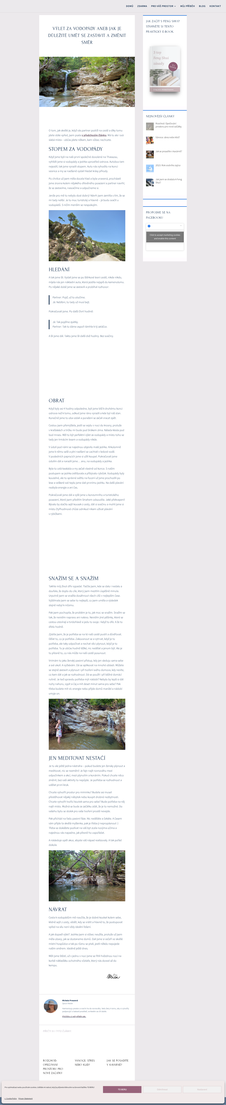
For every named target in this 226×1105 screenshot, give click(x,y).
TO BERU (122, 1089)
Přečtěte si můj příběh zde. (74, 1016)
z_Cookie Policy (11, 1098)
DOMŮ (129, 6)
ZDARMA (142, 6)
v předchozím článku (94, 135)
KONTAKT (215, 6)
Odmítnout (162, 1089)
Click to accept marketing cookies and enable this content (165, 237)
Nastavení (202, 1089)
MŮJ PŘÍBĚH (187, 6)
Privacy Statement (25, 1098)
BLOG (202, 6)
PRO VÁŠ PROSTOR (162, 6)
